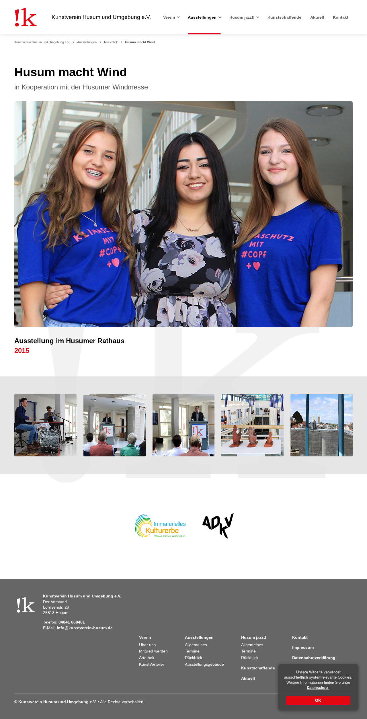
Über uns (147, 645)
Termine (192, 651)
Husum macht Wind (140, 42)
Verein (169, 17)
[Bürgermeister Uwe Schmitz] (114, 425)
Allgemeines (196, 645)
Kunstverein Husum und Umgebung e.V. (42, 42)
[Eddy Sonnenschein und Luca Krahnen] (45, 425)
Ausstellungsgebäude (204, 664)
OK (318, 700)
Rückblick (111, 42)
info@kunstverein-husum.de (85, 628)
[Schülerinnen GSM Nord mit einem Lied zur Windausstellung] (183, 214)
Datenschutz (318, 687)
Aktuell (317, 17)
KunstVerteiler (151, 664)
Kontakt (340, 17)
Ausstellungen (202, 17)
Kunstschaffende (284, 17)
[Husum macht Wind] (252, 425)
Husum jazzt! (242, 17)
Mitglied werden (153, 651)
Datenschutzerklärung (313, 658)
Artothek (146, 658)
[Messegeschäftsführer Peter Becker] (184, 425)
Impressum (303, 647)
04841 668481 (71, 622)
